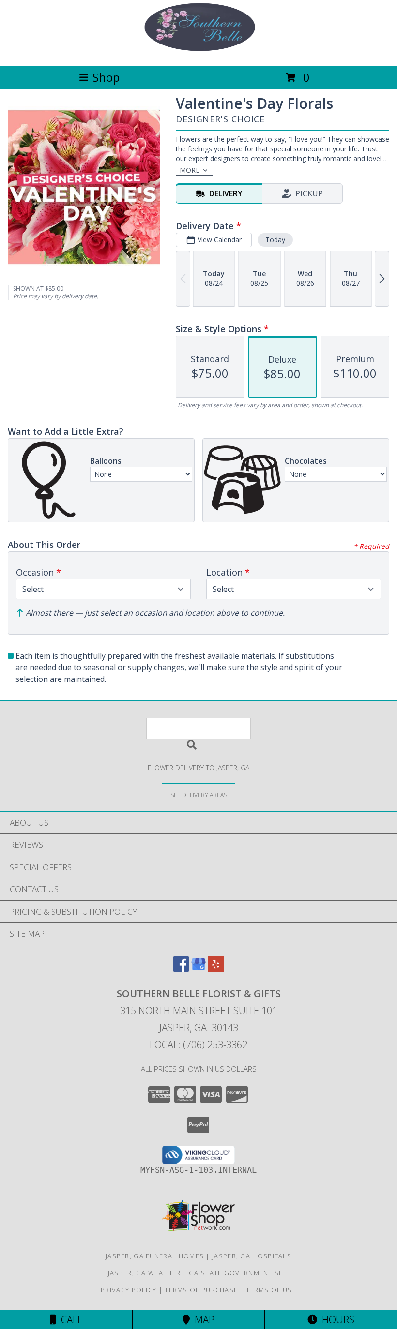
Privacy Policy (128, 1289)
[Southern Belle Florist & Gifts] (198, 51)
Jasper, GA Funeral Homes (155, 1256)
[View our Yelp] (216, 968)
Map (202, 1319)
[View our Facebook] (181, 968)
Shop (106, 77)
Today (275, 239)
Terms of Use (271, 1289)
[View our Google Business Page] (198, 968)
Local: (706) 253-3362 (198, 1044)
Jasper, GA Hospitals (251, 1256)
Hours (335, 1319)
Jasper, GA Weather (144, 1273)
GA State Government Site (239, 1273)
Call (69, 1319)
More (189, 170)
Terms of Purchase (201, 1289)
